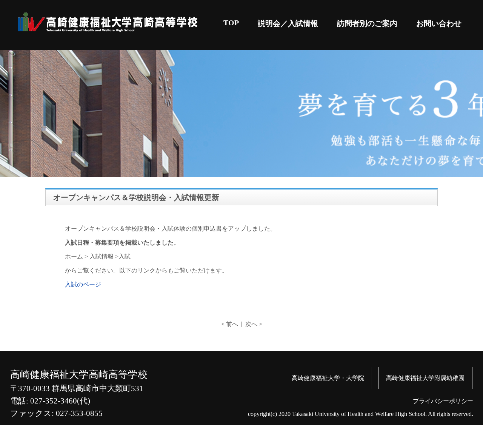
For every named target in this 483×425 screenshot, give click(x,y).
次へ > (253, 324)
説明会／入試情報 (288, 23)
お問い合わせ (438, 23)
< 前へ (229, 324)
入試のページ (83, 284)
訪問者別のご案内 (367, 23)
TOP (231, 22)
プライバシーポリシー (443, 401)
